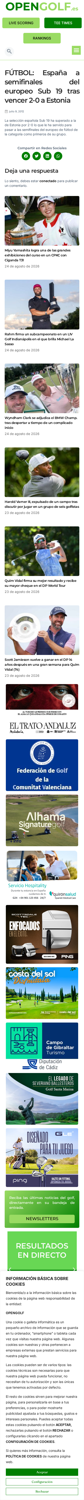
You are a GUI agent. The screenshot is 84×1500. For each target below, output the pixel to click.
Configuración (42, 1482)
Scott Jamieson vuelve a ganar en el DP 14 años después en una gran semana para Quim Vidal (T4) (42, 665)
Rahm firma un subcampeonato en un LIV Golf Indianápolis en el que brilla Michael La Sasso (39, 339)
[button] (9, 51)
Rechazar (42, 1491)
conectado (47, 181)
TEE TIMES (63, 23)
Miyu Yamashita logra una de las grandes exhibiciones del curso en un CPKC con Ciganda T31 (37, 255)
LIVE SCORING (21, 23)
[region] (42, 1385)
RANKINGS (42, 38)
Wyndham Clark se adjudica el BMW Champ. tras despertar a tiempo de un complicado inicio (41, 423)
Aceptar (42, 1472)
